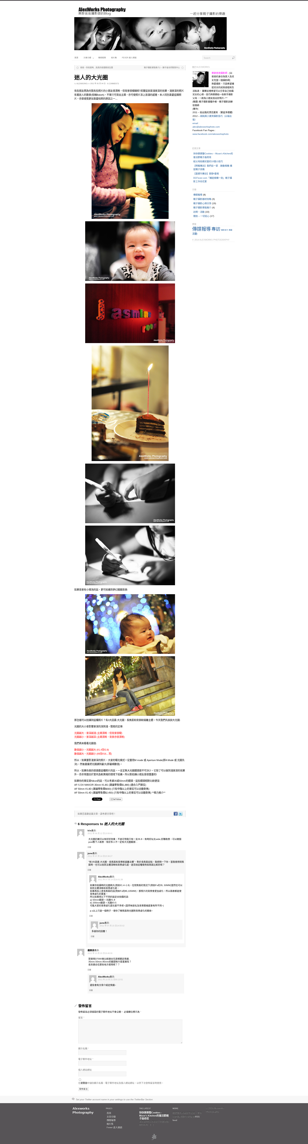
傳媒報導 (102, 58)
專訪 (215, 229)
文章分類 (87, 58)
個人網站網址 (85, 1070)
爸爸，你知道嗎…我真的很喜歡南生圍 (96, 68)
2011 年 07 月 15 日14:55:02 (112, 926)
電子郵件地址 (85, 1059)
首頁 (76, 58)
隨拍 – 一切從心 (201, 216)
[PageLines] (154, 1139)
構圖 (230, 230)
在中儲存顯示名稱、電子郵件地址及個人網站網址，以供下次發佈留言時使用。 (121, 1083)
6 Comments (113, 83)
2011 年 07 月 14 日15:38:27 (100, 856)
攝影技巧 (224, 230)
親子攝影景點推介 (202, 207)
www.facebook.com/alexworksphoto (211, 134)
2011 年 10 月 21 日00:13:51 (110, 979)
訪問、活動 (199, 212)
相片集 (114, 58)
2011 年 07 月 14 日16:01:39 (110, 879)
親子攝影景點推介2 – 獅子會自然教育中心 (162, 68)
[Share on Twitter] (180, 813)
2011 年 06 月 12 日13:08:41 (100, 833)
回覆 (89, 847)
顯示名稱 (83, 1048)
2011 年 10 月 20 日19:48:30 (100, 953)
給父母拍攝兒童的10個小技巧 (208, 161)
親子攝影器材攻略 (202, 199)
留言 (81, 1017)
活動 (194, 233)
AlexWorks (82, 83)
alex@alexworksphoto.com (206, 126)
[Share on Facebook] (175, 813)
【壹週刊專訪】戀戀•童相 (206, 173)
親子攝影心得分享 (202, 203)
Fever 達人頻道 (129, 58)
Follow (118, 799)
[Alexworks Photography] (150, 49)
